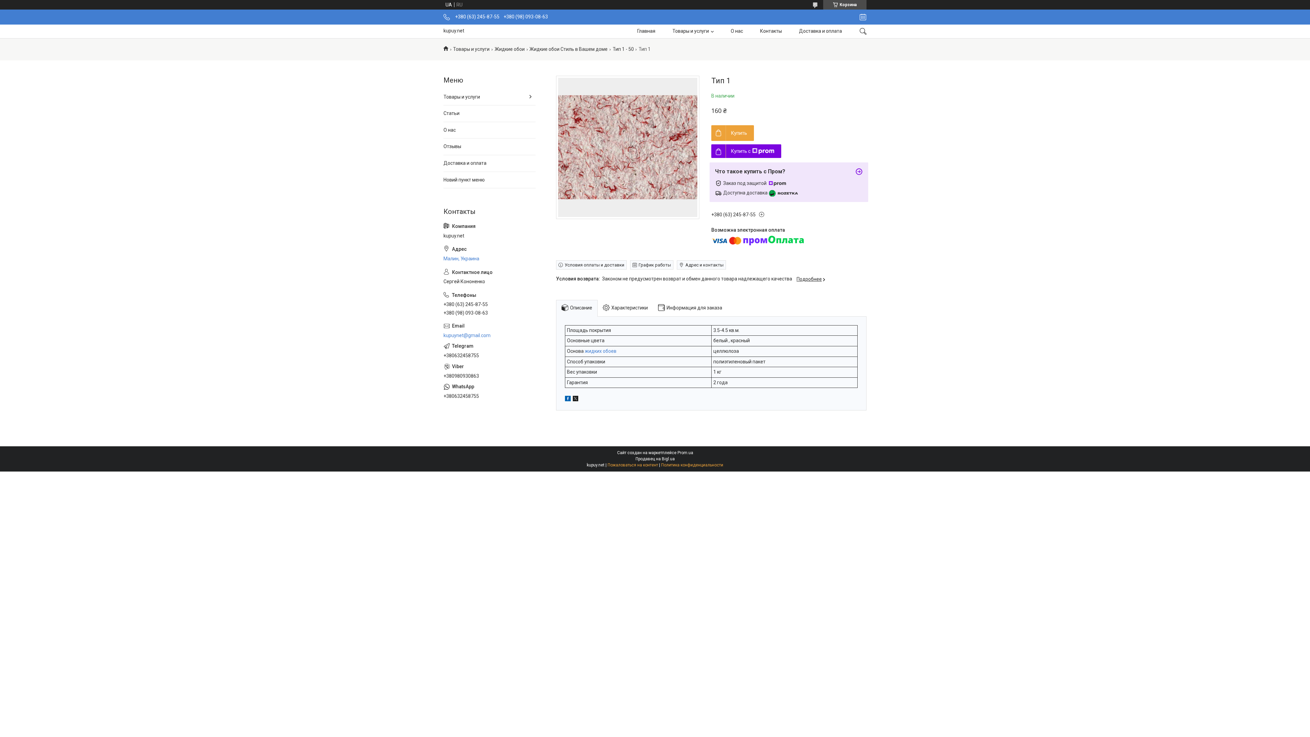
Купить (739, 133)
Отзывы (452, 146)
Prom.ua (685, 452)
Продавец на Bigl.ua (655, 459)
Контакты (771, 31)
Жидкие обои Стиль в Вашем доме (568, 49)
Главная (646, 31)
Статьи (451, 113)
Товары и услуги (690, 31)
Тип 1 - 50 (623, 49)
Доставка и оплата (820, 31)
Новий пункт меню (464, 180)
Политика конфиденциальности (692, 465)
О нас (737, 31)
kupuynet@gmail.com (467, 335)
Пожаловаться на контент (633, 465)
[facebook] (568, 399)
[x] (575, 399)
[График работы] (863, 17)
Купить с (741, 151)
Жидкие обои (510, 49)
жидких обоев (600, 351)
